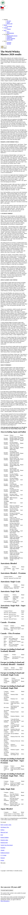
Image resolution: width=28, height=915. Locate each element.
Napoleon (3, 847)
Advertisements (10, 33)
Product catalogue (11, 38)
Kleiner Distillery (5, 837)
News (5, 30)
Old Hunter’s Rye (5, 827)
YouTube (9, 43)
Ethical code (9, 23)
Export (8, 22)
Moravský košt (4, 832)
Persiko (2, 860)
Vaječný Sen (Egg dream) (7, 845)
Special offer (10, 39)
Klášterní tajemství (5, 852)
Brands (5, 25)
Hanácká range (4, 842)
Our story (9, 21)
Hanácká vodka (4, 840)
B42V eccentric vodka (6, 824)
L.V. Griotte (3, 855)
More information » (5, 901)
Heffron (2, 829)
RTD (2, 835)
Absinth (2, 850)
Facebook (9, 42)
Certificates (9, 37)
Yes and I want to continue (7, 890)
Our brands (9, 26)
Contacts (6, 27)
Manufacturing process (12, 35)
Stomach (3, 857)
